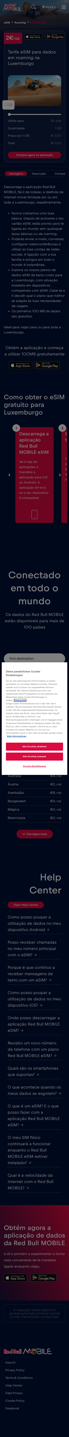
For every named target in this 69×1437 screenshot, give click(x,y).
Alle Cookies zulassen (34, 756)
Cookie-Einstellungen (34, 766)
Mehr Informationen (16, 736)
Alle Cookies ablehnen (34, 747)
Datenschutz (20, 700)
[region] (34, 718)
